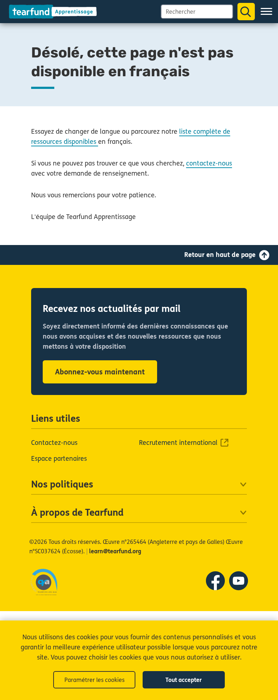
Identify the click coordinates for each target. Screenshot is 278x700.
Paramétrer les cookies (94, 680)
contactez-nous (209, 163)
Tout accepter (183, 680)
